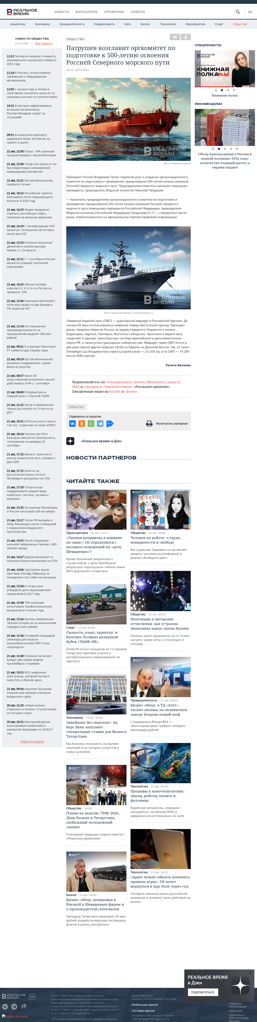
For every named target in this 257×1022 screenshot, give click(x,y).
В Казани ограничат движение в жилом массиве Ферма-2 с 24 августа (30, 246)
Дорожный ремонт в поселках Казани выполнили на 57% (32, 559)
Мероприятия (195, 24)
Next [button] (252, 68)
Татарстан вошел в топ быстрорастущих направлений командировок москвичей (32, 167)
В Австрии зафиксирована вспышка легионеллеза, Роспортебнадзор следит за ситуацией (29, 111)
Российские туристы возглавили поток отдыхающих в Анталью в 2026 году (30, 197)
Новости (61, 12)
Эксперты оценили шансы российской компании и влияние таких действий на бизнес (160, 889)
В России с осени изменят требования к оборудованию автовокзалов (29, 76)
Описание (235, 1011)
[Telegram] (100, 423)
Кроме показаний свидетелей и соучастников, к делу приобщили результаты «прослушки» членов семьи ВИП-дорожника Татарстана (95, 554)
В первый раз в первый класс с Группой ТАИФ (28, 394)
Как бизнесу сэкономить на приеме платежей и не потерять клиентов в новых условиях (96, 737)
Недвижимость (104, 24)
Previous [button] (198, 68)
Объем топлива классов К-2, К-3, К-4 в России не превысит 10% (29, 288)
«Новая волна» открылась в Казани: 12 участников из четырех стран (31, 709)
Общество (240, 24)
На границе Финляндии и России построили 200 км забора (32, 509)
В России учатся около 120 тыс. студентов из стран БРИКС (31, 423)
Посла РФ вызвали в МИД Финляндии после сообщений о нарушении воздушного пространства (31, 526)
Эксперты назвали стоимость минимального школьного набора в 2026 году (31, 60)
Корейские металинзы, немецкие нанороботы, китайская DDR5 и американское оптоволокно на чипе (158, 803)
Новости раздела (32, 741)
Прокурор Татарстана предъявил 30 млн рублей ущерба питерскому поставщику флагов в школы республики (96, 911)
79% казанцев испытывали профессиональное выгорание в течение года (29, 606)
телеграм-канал (119, 382)
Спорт (219, 24)
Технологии (168, 24)
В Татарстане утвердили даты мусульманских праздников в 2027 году (29, 590)
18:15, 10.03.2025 (77, 70)
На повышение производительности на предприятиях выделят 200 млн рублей (29, 332)
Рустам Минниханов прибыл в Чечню (30, 182)
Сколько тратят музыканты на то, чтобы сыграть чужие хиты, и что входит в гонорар (160, 631)
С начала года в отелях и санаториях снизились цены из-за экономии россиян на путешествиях (32, 93)
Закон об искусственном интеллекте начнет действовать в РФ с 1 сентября (31, 379)
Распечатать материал (172, 423)
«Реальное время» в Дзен (101, 441)
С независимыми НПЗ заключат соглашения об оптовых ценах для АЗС (31, 230)
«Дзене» (130, 391)
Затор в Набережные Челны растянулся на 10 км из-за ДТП (30, 408)
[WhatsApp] (91, 423)
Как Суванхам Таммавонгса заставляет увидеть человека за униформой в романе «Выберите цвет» (159, 547)
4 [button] (234, 90)
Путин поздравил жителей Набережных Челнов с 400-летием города (32, 544)
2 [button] (222, 90)
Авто (127, 24)
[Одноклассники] (186, 37)
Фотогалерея (86, 12)
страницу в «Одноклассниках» (108, 386)
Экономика (42, 24)
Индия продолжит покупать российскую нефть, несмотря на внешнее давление (29, 213)
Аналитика (17, 24)
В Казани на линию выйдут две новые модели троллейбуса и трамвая (29, 659)
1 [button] (216, 90)
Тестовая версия (143, 1011)
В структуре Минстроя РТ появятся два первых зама (31, 348)
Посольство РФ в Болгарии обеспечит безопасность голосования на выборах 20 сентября (31, 439)
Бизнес (145, 24)
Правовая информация (237, 1005)
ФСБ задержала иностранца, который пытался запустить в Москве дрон (28, 676)
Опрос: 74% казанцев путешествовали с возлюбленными (31, 153)
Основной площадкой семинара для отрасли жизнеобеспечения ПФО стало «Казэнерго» (31, 641)
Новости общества (32, 38)
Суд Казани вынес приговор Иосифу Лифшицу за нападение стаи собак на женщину (31, 573)
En (250, 12)
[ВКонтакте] (175, 37)
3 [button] (228, 90)
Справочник (114, 12)
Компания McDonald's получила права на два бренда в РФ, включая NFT (31, 304)
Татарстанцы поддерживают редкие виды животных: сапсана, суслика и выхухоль (28, 493)
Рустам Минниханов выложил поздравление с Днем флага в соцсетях (30, 363)
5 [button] (237, 149)
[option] (225, 68)
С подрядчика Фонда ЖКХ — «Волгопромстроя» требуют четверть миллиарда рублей (159, 717)
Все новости (44, 43)
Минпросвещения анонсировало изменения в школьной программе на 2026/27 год (30, 727)
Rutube (115, 391)
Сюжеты (138, 12)
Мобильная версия (145, 1005)
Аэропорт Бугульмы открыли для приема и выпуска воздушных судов (29, 692)
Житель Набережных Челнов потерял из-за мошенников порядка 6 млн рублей (31, 623)
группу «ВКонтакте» (150, 382)
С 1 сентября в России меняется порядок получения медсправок (31, 263)
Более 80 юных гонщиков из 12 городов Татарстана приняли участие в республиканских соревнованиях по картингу (96, 646)
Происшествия (77, 533)
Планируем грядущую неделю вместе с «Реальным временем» (95, 825)
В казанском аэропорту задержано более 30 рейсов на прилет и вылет (28, 138)
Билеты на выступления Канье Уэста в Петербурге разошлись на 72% (28, 474)
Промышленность (72, 24)
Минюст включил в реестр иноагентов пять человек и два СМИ (31, 458)
